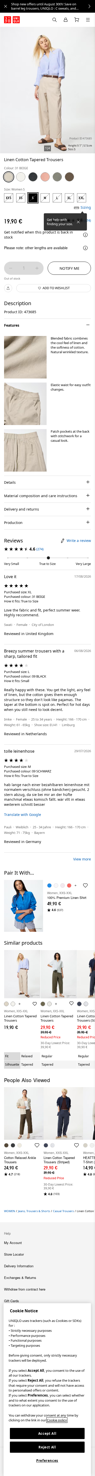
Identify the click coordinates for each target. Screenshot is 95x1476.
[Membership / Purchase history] (65, 19)
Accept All (47, 1433)
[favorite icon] (85, 885)
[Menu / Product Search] (87, 19)
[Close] (78, 221)
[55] (57, 176)
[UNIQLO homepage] (12, 19)
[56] (69, 176)
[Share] (8, 288)
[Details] (85, 234)
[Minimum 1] (10, 268)
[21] (45, 176)
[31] (8, 176)
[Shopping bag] (76, 19)
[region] (47, 1389)
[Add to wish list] (34, 1003)
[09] (32, 176)
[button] (25, 357)
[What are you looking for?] (54, 19)
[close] (5, 6)
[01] (20, 176)
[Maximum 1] (37, 268)
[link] (53, 6)
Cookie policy (57, 1420)
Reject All (47, 1447)
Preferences (47, 1460)
